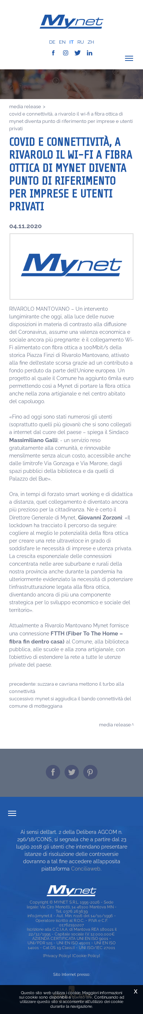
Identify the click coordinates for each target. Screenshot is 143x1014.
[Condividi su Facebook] (53, 772)
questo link (82, 997)
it (71, 42)
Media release (25, 106)
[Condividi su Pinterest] (90, 772)
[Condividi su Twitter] (72, 772)
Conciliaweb (85, 869)
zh (91, 42)
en (62, 42)
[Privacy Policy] (57, 955)
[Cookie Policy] (86, 955)
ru (80, 42)
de (52, 42)
